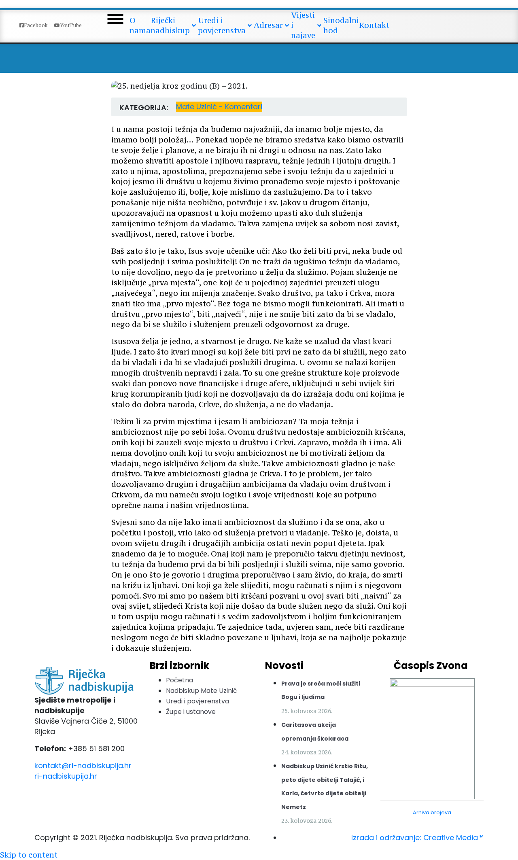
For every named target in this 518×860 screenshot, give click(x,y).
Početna (179, 680)
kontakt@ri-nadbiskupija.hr (83, 765)
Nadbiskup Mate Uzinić (201, 690)
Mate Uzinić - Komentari (219, 107)
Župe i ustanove (191, 711)
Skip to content (28, 855)
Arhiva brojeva (432, 812)
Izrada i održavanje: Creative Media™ (417, 837)
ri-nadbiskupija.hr (65, 776)
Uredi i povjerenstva (197, 701)
